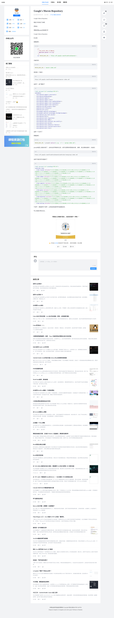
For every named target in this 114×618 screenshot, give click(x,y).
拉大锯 (56, 243)
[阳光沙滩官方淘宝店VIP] (16, 146)
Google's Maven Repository (40, 34)
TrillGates (74, 609)
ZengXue (55, 609)
